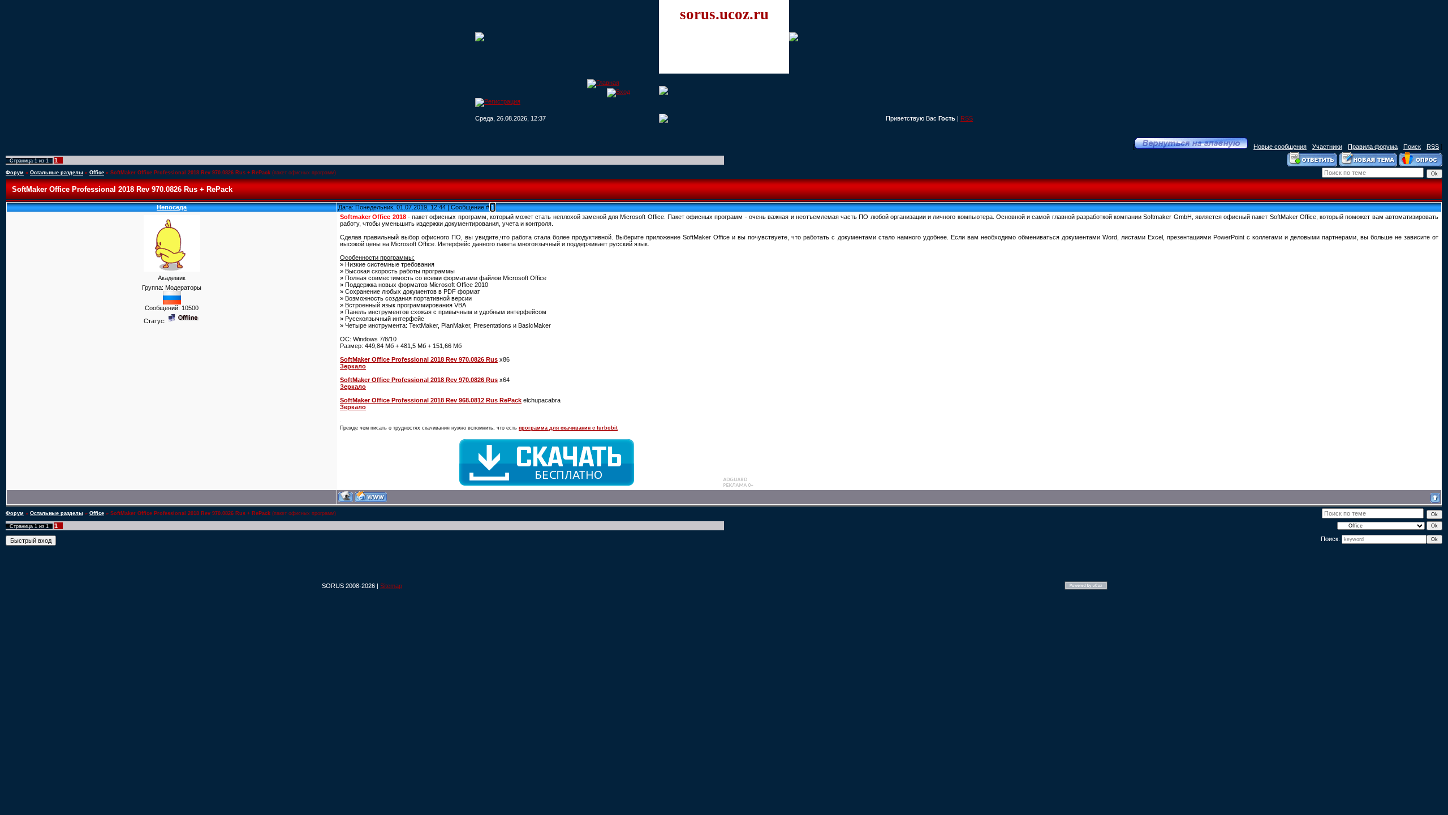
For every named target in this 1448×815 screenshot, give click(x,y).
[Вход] (618, 91)
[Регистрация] (497, 101)
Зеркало (353, 366)
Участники (1327, 146)
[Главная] (603, 82)
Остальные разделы (56, 172)
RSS (966, 118)
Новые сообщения (1280, 146)
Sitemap (391, 585)
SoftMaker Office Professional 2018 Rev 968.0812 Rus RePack (431, 400)
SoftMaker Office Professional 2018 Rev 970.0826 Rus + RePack (190, 172)
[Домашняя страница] (371, 496)
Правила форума (1373, 146)
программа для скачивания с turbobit (568, 428)
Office (96, 172)
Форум (15, 172)
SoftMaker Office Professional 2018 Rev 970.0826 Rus (419, 359)
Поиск (1412, 146)
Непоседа (172, 207)
